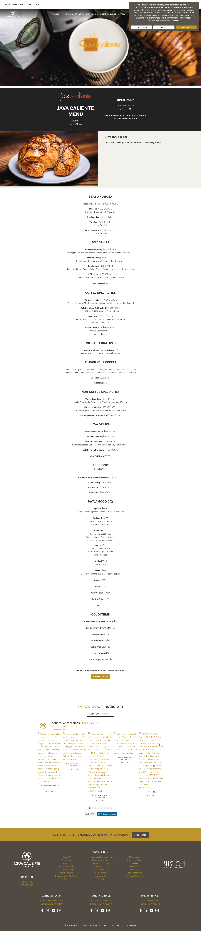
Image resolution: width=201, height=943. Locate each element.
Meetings (123, 14)
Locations (57, 14)
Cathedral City (101, 876)
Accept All (186, 27)
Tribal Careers (134, 866)
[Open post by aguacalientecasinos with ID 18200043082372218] (50, 757)
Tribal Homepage (66, 870)
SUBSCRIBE (140, 834)
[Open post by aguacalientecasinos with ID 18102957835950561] (75, 746)
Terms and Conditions (101, 863)
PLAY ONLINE (35, 4)
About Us (67, 857)
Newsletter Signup (134, 860)
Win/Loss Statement (134, 876)
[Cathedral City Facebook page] (42, 910)
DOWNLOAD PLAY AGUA (14, 4)
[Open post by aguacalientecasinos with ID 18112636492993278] (126, 743)
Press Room (67, 860)
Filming (67, 879)
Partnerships (134, 870)
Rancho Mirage (100, 870)
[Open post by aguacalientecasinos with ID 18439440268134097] (151, 760)
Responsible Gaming (100, 860)
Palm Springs (100, 873)
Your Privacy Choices (101, 866)
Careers (134, 863)
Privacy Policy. (173, 20)
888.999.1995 (27, 882)
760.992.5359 (27, 885)
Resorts (79, 14)
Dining (95, 14)
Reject (164, 27)
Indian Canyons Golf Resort (66, 876)
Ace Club (100, 879)
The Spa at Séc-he (67, 866)
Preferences (142, 27)
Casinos (68, 14)
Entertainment (108, 14)
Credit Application (134, 873)
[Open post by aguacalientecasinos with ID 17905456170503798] (100, 762)
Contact (66, 863)
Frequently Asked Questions (101, 857)
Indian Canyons (66, 873)
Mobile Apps (134, 857)
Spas (87, 14)
